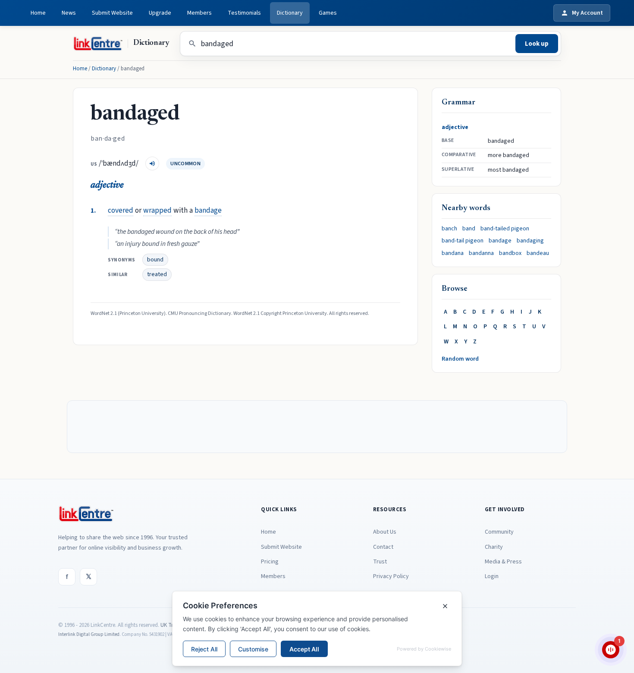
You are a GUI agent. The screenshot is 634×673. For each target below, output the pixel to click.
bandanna (481, 253)
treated (157, 274)
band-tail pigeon (462, 240)
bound (155, 259)
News (69, 13)
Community (499, 532)
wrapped (157, 210)
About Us (384, 532)
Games (328, 13)
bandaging (530, 240)
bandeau (538, 253)
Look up (537, 43)
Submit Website (112, 13)
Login (492, 576)
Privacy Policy (391, 576)
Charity (494, 547)
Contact (383, 547)
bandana (453, 253)
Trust (380, 561)
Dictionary (290, 13)
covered (120, 210)
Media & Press (503, 561)
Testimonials (244, 13)
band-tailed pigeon (504, 228)
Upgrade (160, 13)
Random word (460, 359)
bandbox (510, 253)
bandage (208, 210)
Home (38, 13)
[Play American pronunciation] (152, 163)
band (468, 228)
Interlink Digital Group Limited (88, 634)
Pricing (270, 561)
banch (449, 228)
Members (199, 13)
